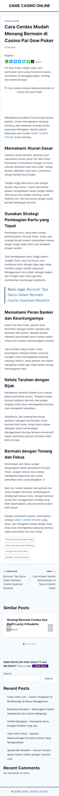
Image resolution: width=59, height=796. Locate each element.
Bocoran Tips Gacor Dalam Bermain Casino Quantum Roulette (28, 294)
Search (7, 673)
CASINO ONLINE (12, 21)
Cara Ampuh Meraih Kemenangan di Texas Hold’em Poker (44, 579)
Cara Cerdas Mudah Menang (20, 545)
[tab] (23, 644)
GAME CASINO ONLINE (27, 519)
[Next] (50, 628)
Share (38, 61)
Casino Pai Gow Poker (16, 551)
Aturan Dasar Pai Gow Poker (19, 539)
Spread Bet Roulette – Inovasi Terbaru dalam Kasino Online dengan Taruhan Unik (29, 754)
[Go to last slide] (8, 628)
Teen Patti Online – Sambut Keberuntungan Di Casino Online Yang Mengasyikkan (29, 738)
